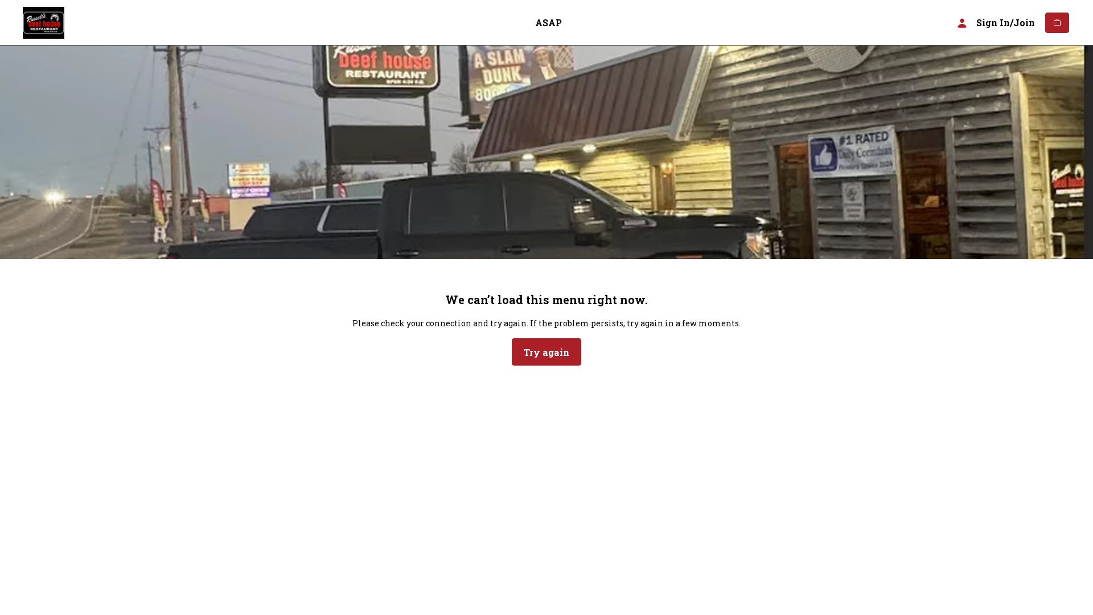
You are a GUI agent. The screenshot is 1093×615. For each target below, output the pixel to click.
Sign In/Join (1005, 22)
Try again (546, 352)
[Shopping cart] (1057, 23)
